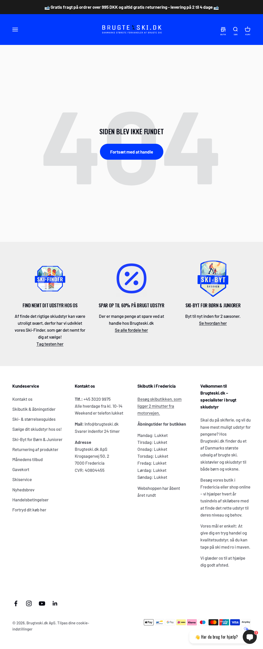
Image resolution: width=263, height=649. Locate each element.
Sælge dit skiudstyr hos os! (37, 429)
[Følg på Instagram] (28, 603)
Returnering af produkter (35, 449)
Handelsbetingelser (30, 499)
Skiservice (22, 479)
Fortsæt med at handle (131, 151)
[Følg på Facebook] (15, 603)
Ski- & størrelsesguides (33, 419)
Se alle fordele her (131, 329)
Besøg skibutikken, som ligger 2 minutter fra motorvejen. (159, 405)
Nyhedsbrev (23, 489)
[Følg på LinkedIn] (55, 603)
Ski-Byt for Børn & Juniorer (37, 439)
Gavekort (20, 469)
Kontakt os (22, 399)
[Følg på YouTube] (42, 603)
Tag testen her (49, 343)
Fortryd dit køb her (29, 509)
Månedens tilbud (27, 459)
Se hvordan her (213, 323)
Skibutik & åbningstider (33, 409)
